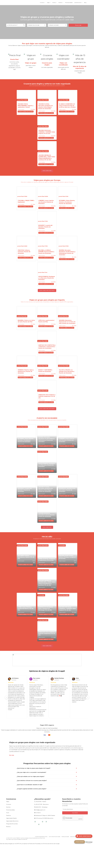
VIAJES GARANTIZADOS (85, 836)
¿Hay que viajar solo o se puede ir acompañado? (31, 772)
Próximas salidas (10, 810)
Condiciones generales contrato (41, 836)
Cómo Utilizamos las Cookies (54, 836)
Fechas (54, 2)
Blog (85, 2)
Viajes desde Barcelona (12, 821)
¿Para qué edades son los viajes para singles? (30, 776)
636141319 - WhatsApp (41, 807)
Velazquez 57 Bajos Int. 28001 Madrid (45, 815)
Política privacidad (65, 836)
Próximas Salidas (69, 2)
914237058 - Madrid (41, 801)
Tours (7, 812)
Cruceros (42, 2)
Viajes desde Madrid (11, 818)
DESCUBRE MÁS (47, 170)
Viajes (48, 2)
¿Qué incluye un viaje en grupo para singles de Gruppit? (33, 768)
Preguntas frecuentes (12, 823)
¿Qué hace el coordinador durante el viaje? (29, 784)
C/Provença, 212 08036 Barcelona (44, 818)
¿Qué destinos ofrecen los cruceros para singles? (32, 780)
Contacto (38, 812)
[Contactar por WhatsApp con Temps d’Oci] (89, 842)
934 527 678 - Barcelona (42, 804)
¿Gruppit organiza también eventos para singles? (31, 788)
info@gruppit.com (40, 810)
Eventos (60, 2)
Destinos (8, 815)
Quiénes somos (77, 2)
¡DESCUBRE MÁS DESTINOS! (47, 290)
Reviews (8, 826)
